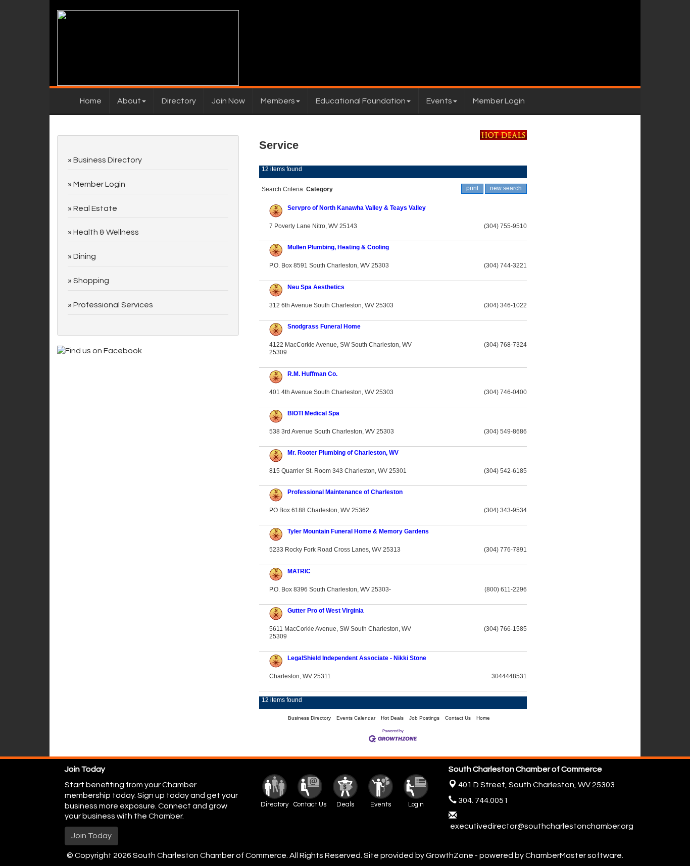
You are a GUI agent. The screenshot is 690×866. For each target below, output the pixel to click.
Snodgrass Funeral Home (324, 326)
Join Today (91, 836)
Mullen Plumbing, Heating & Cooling (338, 247)
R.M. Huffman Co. (312, 373)
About (129, 101)
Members (278, 101)
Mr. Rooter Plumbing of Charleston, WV (343, 452)
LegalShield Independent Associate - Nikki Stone (356, 658)
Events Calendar (355, 718)
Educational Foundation (361, 101)
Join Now (228, 101)
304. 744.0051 (482, 800)
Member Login (499, 101)
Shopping (91, 281)
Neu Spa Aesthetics (315, 287)
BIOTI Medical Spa (313, 413)
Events (439, 101)
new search (506, 188)
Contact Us (458, 718)
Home (91, 101)
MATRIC (299, 571)
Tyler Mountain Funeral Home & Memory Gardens (358, 531)
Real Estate (95, 208)
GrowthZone (449, 855)
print (472, 188)
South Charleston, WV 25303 (536, 785)
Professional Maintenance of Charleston (345, 492)
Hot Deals (392, 718)
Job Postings (424, 718)
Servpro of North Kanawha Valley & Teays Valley (356, 207)
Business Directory (309, 718)
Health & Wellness (106, 232)
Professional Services (113, 305)
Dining (84, 256)
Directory (179, 101)
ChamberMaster (555, 855)
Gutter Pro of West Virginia (325, 610)
